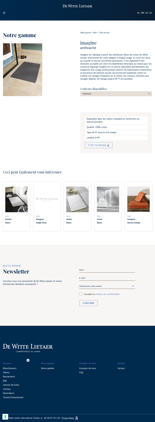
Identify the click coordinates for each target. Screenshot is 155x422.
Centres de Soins (11, 384)
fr (142, 12)
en (146, 12)
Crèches (7, 389)
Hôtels (6, 372)
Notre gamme (47, 368)
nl (138, 12)
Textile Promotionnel (13, 397)
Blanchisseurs (9, 368)
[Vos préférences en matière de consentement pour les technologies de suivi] (5, 417)
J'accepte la (101, 294)
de (151, 12)
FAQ (81, 372)
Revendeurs (8, 393)
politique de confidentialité (107, 294)
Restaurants (9, 376)
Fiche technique (97, 145)
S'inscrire (88, 303)
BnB (5, 380)
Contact (121, 368)
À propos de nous (87, 368)
